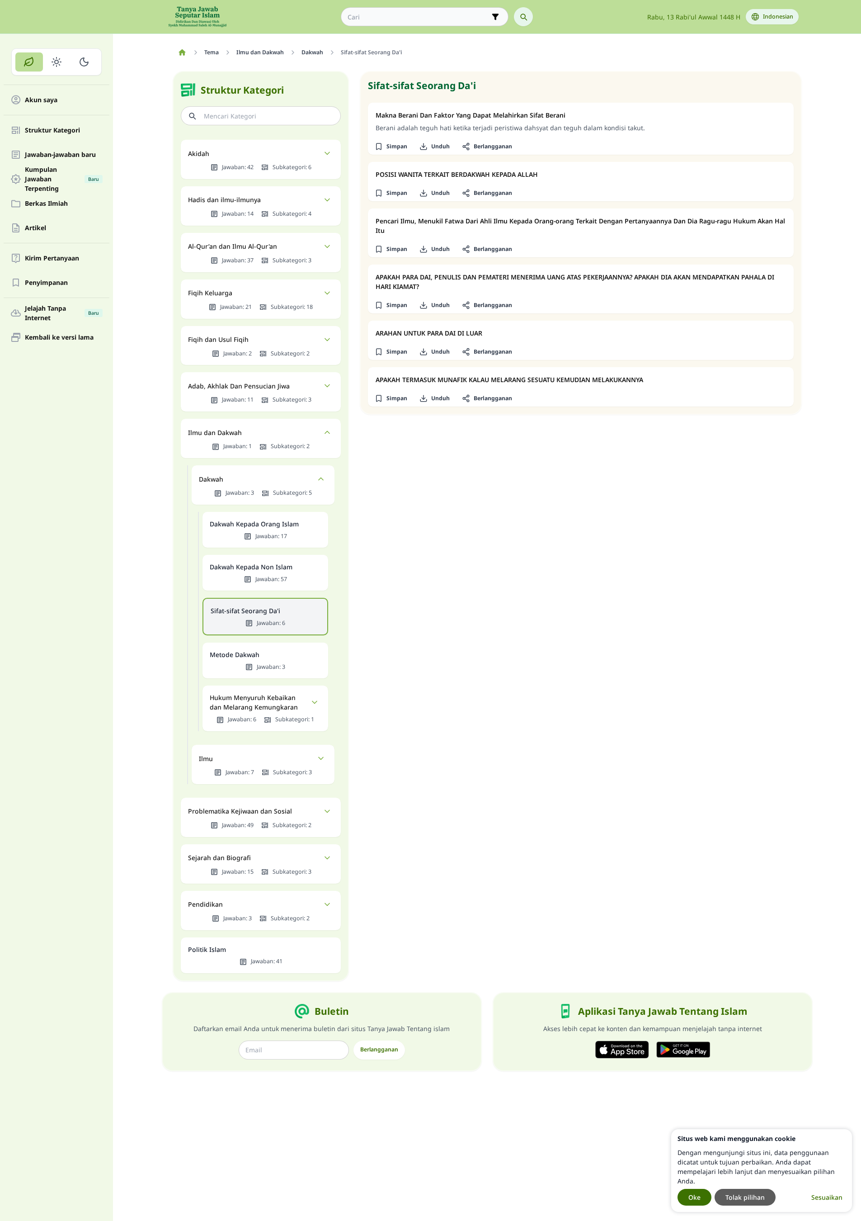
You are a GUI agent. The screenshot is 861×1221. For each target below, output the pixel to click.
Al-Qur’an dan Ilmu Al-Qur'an (232, 246)
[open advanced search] (495, 16)
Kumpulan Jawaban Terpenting (62, 179)
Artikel (35, 228)
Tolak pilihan (745, 1197)
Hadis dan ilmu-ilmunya (224, 199)
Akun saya (41, 100)
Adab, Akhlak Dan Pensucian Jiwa (239, 386)
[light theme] (57, 61)
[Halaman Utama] (182, 52)
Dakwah (211, 479)
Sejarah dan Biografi (219, 857)
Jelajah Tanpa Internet (62, 313)
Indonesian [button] (778, 16)
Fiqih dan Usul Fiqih (218, 339)
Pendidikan (205, 904)
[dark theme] (84, 61)
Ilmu (206, 758)
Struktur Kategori (52, 130)
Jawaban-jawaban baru (60, 155)
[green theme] (29, 61)
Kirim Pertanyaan (52, 258)
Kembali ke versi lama (59, 337)
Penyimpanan (46, 283)
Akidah (198, 153)
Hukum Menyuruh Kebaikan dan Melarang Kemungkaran (254, 702)
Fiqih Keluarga (210, 293)
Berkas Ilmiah (46, 203)
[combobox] (418, 17)
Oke (694, 1197)
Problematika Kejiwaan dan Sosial (240, 811)
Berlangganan (379, 1049)
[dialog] (761, 1170)
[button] (391, 146)
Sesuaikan (826, 1197)
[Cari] (523, 16)
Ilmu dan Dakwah (215, 432)
